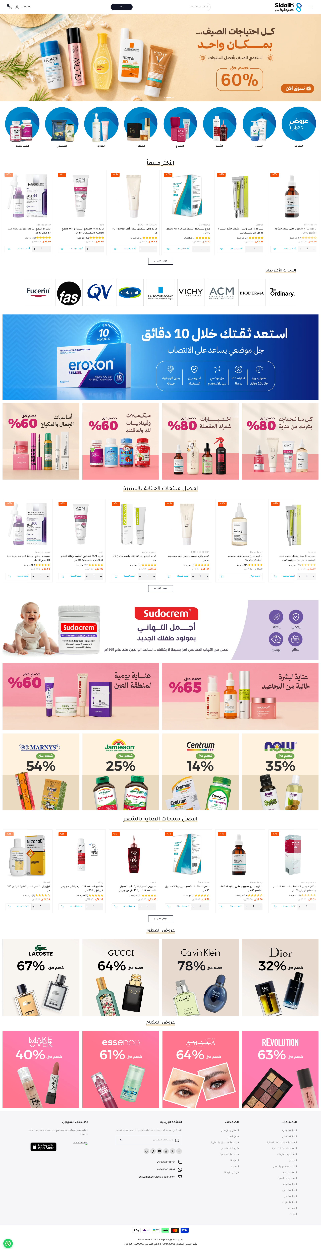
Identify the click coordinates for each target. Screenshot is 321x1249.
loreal (153, 883)
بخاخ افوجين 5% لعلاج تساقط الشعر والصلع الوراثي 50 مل (295, 889)
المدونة (235, 1166)
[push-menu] (310, 7)
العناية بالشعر (290, 1136)
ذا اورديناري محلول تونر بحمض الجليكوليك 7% (245, 558)
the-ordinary (310, 225)
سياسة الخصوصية (229, 1154)
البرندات (293, 1214)
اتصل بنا (234, 1160)
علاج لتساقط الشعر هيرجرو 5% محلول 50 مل (188, 231)
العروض (292, 1208)
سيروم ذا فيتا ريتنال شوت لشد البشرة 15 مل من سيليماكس (240, 231)
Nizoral (46, 883)
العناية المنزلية (290, 1202)
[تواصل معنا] (8, 1243)
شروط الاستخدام (230, 1148)
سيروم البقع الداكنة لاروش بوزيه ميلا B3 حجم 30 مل (29, 231)
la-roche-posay (43, 225)
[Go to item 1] (173, 97)
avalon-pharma (149, 552)
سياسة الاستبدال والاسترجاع (224, 1142)
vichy (100, 883)
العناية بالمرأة (290, 1184)
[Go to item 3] (166, 97)
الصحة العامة (290, 1172)
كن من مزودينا (231, 1172)
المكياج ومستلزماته (287, 1154)
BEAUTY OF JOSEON (147, 225)
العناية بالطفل (289, 1190)
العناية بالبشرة (289, 1130)
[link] (160, 57)
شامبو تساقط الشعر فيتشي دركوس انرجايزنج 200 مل (82, 889)
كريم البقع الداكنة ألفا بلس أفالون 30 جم (134, 558)
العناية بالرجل (290, 1196)
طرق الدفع (233, 1136)
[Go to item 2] (170, 97)
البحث (122, 7)
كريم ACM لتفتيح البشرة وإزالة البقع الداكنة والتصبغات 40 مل (83, 231)
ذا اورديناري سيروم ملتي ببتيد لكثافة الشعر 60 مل (295, 231)
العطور (293, 1160)
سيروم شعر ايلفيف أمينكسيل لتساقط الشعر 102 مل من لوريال (137, 889)
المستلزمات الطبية (287, 1178)
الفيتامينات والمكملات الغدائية (282, 1142)
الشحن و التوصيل (230, 1130)
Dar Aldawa (204, 225)
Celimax (259, 225)
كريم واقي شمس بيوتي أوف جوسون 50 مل (134, 231)
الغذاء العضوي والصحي (285, 1166)
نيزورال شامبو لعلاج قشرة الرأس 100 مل (28, 889)
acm (102, 225)
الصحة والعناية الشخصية (284, 1148)
